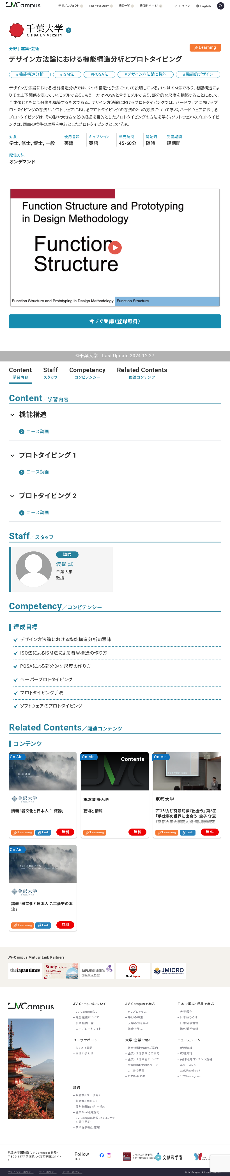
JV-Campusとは (87, 1011)
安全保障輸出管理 (88, 1127)
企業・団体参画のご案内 (144, 1053)
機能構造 (33, 415)
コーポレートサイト (88, 1028)
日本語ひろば (189, 1017)
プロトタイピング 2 (48, 496)
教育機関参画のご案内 (143, 1047)
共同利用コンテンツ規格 (196, 1059)
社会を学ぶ (135, 1028)
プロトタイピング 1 (48, 455)
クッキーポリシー (72, 1172)
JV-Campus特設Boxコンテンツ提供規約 (95, 1119)
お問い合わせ (85, 1053)
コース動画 (38, 431)
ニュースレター (190, 1064)
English (205, 6)
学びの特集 (135, 1017)
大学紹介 (186, 1011)
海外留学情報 (189, 1028)
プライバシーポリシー (20, 1172)
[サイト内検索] (220, 6)
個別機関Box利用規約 (90, 1106)
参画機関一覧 (85, 1023)
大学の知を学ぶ (138, 1023)
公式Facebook (190, 1070)
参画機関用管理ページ (143, 1064)
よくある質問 (84, 1047)
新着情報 (186, 1047)
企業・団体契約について (143, 1059)
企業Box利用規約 (87, 1112)
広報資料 (186, 1053)
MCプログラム (137, 1011)
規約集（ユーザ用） (88, 1095)
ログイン (184, 6)
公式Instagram (190, 1076)
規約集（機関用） (86, 1101)
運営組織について (87, 1017)
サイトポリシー (48, 1172)
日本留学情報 (189, 1023)
